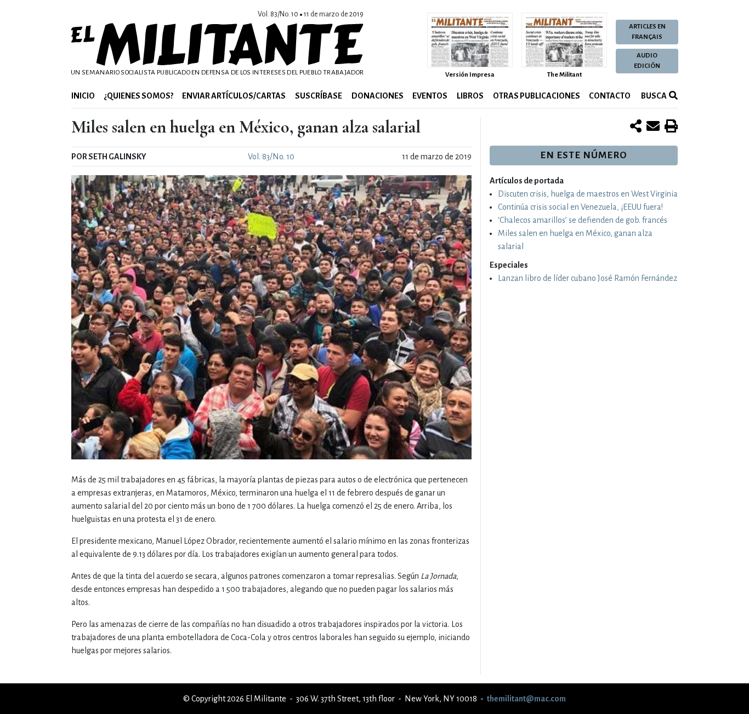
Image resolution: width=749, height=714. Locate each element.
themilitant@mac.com (526, 698)
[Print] (671, 127)
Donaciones (377, 95)
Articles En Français (647, 32)
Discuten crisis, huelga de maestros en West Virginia (588, 193)
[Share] (636, 127)
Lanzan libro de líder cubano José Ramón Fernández (587, 278)
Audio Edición (647, 61)
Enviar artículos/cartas (234, 95)
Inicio (83, 95)
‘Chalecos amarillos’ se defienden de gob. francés (582, 220)
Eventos (429, 95)
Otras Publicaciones (536, 95)
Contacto (610, 95)
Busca (653, 95)
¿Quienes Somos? (138, 95)
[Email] (653, 127)
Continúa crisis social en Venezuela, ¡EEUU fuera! (580, 207)
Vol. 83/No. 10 (271, 156)
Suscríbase (318, 95)
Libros (470, 95)
